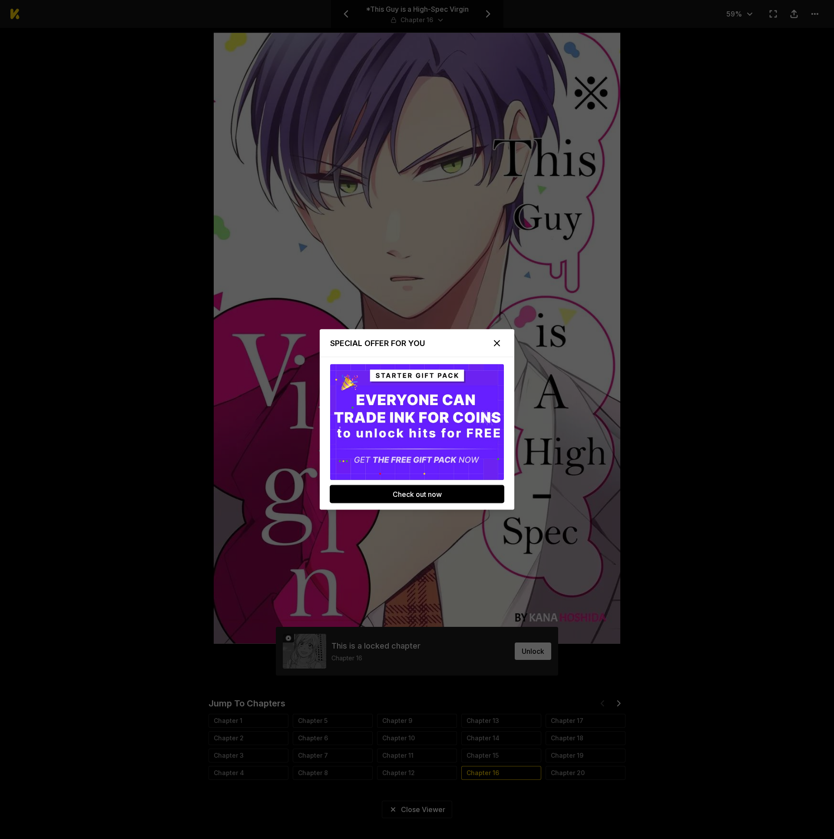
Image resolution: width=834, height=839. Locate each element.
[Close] (497, 343)
